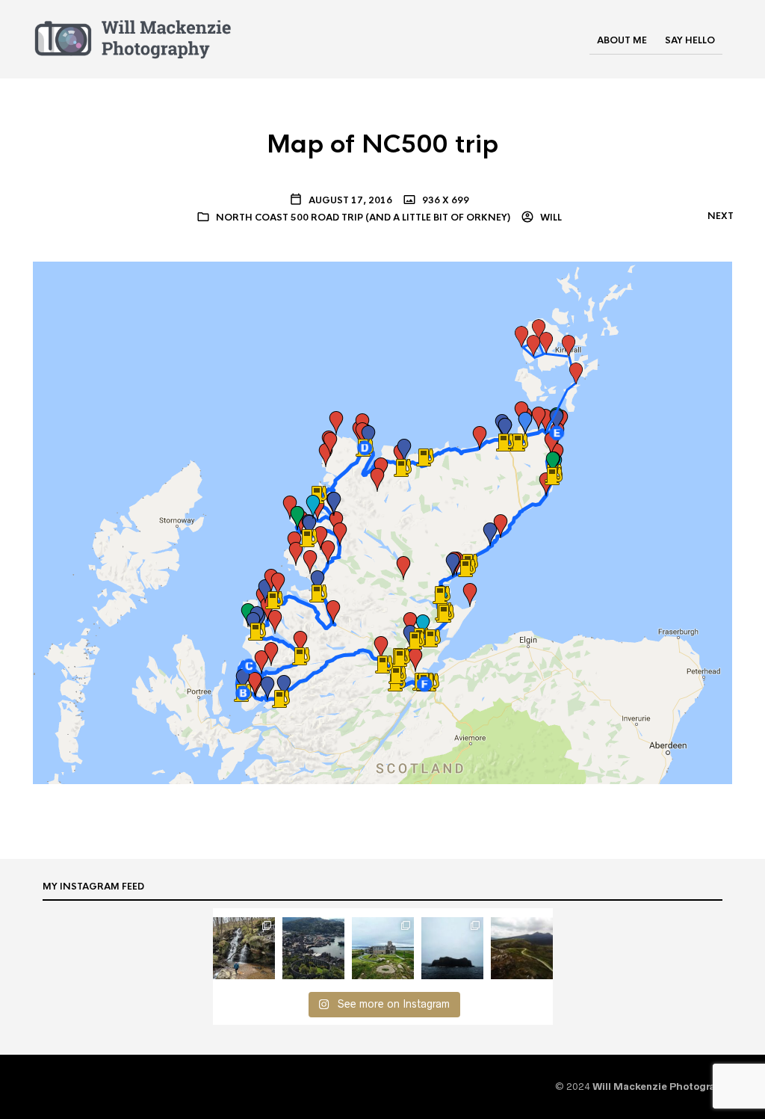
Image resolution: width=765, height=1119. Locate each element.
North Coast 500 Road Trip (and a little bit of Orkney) (363, 218)
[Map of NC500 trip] (382, 522)
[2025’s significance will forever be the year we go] (244, 948)
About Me (622, 40)
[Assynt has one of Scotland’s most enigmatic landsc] (522, 948)
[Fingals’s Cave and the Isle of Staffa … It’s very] (452, 948)
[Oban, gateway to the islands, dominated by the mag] (313, 948)
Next (720, 216)
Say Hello (690, 40)
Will (550, 218)
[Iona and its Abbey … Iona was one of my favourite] (383, 948)
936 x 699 (444, 200)
